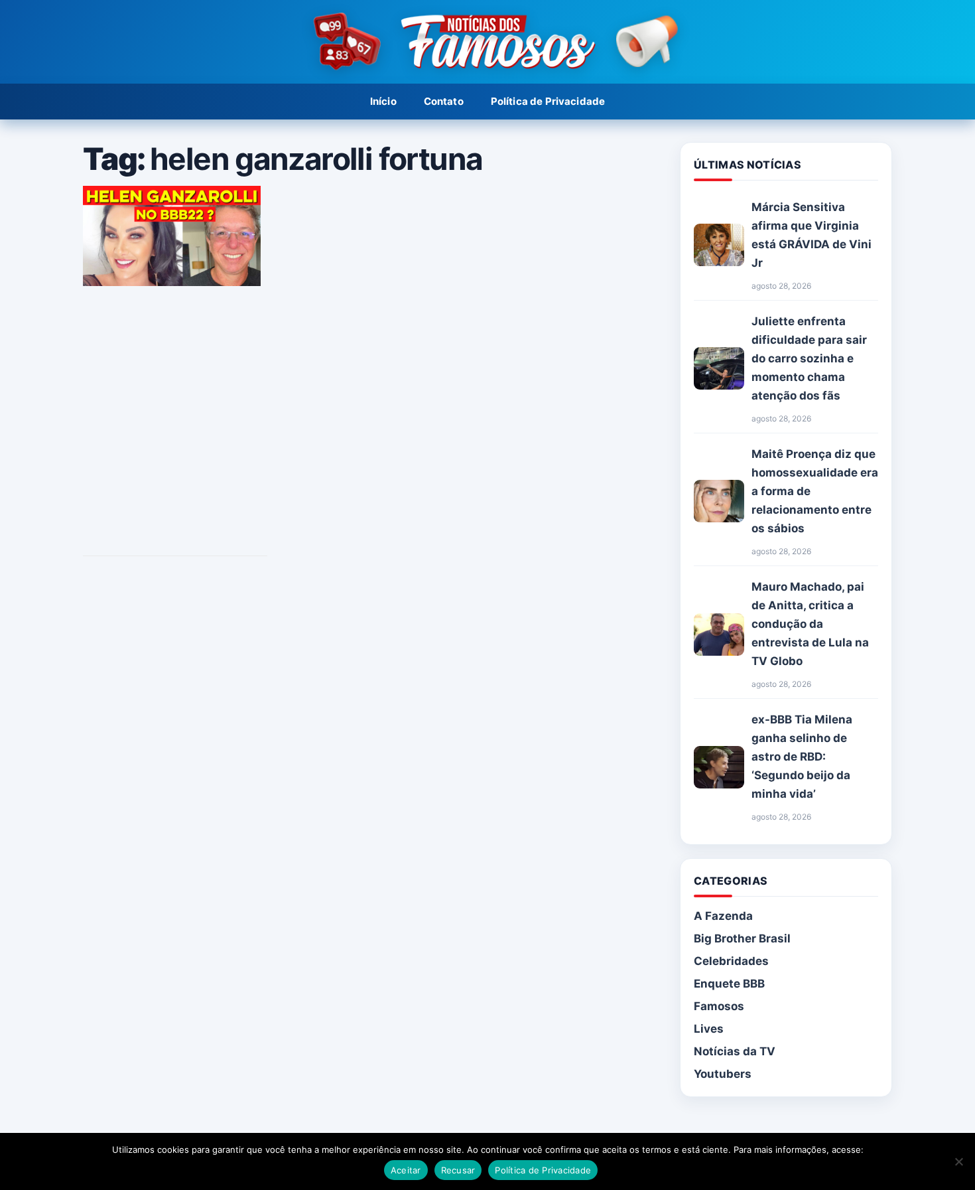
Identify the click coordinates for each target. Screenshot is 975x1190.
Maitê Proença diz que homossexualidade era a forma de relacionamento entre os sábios (814, 491)
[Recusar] (958, 1161)
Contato (444, 101)
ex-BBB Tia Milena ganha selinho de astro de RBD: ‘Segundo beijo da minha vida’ (801, 756)
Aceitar (406, 1170)
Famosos (719, 1006)
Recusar (458, 1170)
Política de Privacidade (548, 101)
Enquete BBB (729, 983)
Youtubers (722, 1073)
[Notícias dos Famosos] (487, 42)
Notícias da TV (734, 1051)
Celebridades (731, 961)
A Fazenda (723, 916)
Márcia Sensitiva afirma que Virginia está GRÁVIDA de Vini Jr (811, 234)
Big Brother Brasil (742, 938)
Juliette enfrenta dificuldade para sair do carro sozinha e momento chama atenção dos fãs (809, 358)
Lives (709, 1028)
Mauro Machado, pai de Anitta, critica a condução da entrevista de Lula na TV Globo (810, 624)
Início (383, 101)
